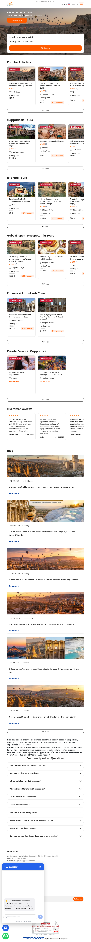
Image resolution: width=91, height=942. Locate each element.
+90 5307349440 (17, 858)
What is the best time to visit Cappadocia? (27, 789)
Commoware (27, 921)
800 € (72, 98)
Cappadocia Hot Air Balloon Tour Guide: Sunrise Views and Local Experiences (43, 579)
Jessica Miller (75, 435)
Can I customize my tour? (20, 805)
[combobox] (45, 37)
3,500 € (43, 328)
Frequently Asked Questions (45, 758)
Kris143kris (13, 435)
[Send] (40, 917)
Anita (42, 437)
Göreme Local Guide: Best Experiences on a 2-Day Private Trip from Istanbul (43, 717)
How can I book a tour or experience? (25, 773)
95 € (11, 210)
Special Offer (15, 127)
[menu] (36, 867)
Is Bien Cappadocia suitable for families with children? (31, 820)
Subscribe (78, 899)
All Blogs (45, 731)
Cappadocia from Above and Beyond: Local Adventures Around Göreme (41, 624)
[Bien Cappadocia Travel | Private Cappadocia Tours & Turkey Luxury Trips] (19, 4)
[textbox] (45, 37)
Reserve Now (17, 20)
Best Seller (14, 69)
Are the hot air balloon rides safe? (23, 797)
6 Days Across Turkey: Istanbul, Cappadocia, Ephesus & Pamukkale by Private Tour (44, 671)
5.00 (14, 88)
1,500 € (42, 216)
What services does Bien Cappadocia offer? (28, 765)
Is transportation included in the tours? (25, 781)
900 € (42, 100)
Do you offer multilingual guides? (23, 828)
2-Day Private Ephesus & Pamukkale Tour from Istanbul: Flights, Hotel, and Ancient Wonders (42, 533)
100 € (42, 153)
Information (12, 851)
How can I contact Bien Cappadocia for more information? (34, 836)
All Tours (45, 110)
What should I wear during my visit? (24, 812)
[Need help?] (5, 928)
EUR (63, 4)
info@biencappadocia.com (21, 861)
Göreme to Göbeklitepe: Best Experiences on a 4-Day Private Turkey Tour (42, 487)
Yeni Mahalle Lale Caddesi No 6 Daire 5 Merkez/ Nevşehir (32, 856)
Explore (47, 48)
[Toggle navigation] (81, 4)
